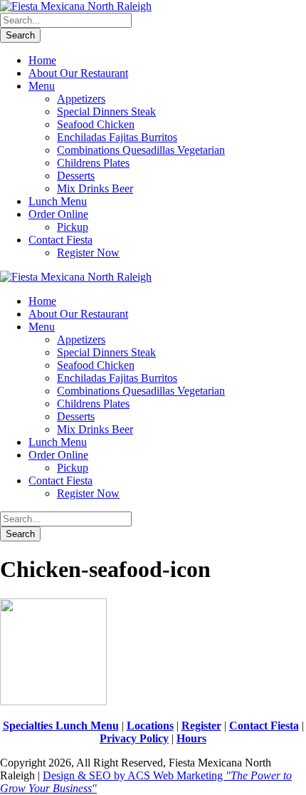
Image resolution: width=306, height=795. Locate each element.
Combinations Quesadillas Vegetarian (141, 150)
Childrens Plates (93, 163)
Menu (41, 86)
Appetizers (81, 99)
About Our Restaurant (78, 73)
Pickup (72, 227)
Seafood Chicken (95, 124)
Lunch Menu (57, 201)
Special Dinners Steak (106, 111)
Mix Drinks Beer (95, 188)
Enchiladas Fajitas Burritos (117, 137)
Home (42, 60)
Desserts (76, 176)
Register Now (88, 252)
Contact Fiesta (60, 240)
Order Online (58, 214)
